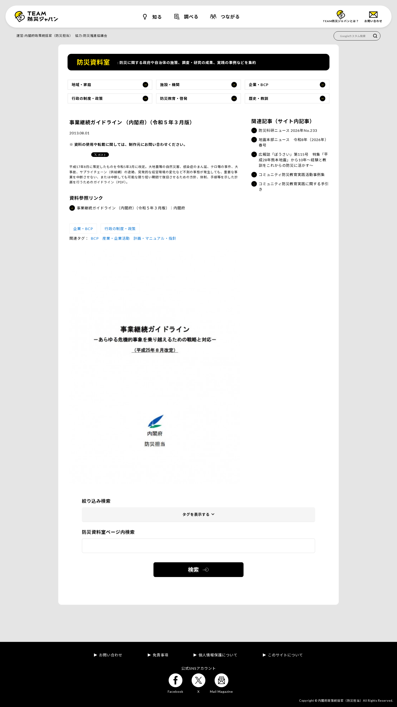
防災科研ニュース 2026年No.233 (288, 130)
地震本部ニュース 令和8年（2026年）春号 (294, 142)
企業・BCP (259, 84)
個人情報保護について (218, 655)
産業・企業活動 (116, 238)
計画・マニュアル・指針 (154, 238)
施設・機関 (170, 84)
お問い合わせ (110, 655)
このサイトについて (285, 655)
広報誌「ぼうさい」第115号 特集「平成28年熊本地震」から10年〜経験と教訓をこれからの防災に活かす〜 (293, 159)
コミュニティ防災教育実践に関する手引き (294, 186)
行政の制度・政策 (87, 98)
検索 (193, 569)
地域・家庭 (81, 84)
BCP (95, 238)
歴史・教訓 (258, 98)
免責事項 (160, 655)
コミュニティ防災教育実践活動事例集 (292, 174)
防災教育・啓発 (173, 98)
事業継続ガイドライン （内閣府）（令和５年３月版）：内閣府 (131, 208)
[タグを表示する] (198, 514)
